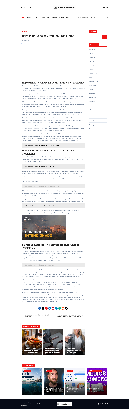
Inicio (30, 17)
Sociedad (91, 121)
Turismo (74, 17)
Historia (91, 89)
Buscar (93, 32)
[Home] (23, 17)
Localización (92, 97)
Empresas (54, 17)
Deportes (91, 61)
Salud (67, 17)
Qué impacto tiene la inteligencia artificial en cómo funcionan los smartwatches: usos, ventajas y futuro (54, 393)
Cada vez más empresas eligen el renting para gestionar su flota (74, 352)
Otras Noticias (82, 17)
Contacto (92, 17)
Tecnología (92, 125)
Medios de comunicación (95, 105)
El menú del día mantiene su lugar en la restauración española (31, 352)
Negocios (91, 109)
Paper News (41, 403)
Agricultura (92, 49)
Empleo (91, 69)
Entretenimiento (93, 81)
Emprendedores (44, 17)
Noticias (61, 17)
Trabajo (91, 129)
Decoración (92, 57)
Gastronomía (92, 85)
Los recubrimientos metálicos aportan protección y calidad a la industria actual (53, 352)
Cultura (36, 17)
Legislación (92, 93)
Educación (92, 65)
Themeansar (24, 405)
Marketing (92, 101)
